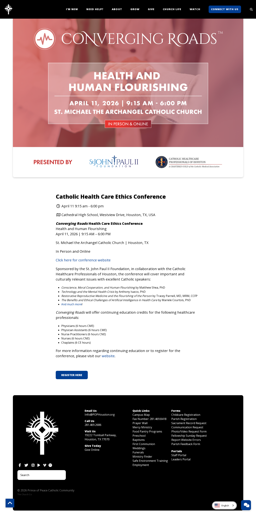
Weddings (139, 448)
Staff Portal (178, 455)
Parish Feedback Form (185, 444)
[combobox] (224, 505)
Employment (141, 465)
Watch (195, 9)
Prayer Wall (140, 423)
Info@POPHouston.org (100, 414)
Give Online (92, 450)
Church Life (172, 9)
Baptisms (139, 440)
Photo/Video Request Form (189, 431)
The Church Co (24, 494)
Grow (134, 9)
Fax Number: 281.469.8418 (149, 419)
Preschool (139, 436)
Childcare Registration (185, 415)
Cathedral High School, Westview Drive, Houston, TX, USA (108, 214)
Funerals (138, 452)
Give (151, 9)
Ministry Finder (142, 456)
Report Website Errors (186, 440)
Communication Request (187, 427)
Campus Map (141, 415)
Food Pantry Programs (147, 431)
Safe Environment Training (150, 461)
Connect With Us (224, 9)
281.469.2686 (93, 425)
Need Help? (94, 9)
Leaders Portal (181, 459)
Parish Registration (184, 419)
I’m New (72, 9)
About (117, 9)
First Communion (144, 444)
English (225, 505)
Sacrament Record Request (188, 423)
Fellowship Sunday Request (189, 436)
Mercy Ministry (142, 427)
